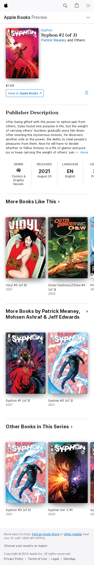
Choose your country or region (25, 546)
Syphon (46, 30)
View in (23, 93)
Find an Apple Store (46, 534)
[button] (65, 6)
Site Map (69, 559)
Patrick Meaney (53, 40)
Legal (55, 559)
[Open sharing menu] (87, 93)
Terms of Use (37, 559)
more (84, 152)
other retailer (73, 534)
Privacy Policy (13, 559)
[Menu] (88, 6)
